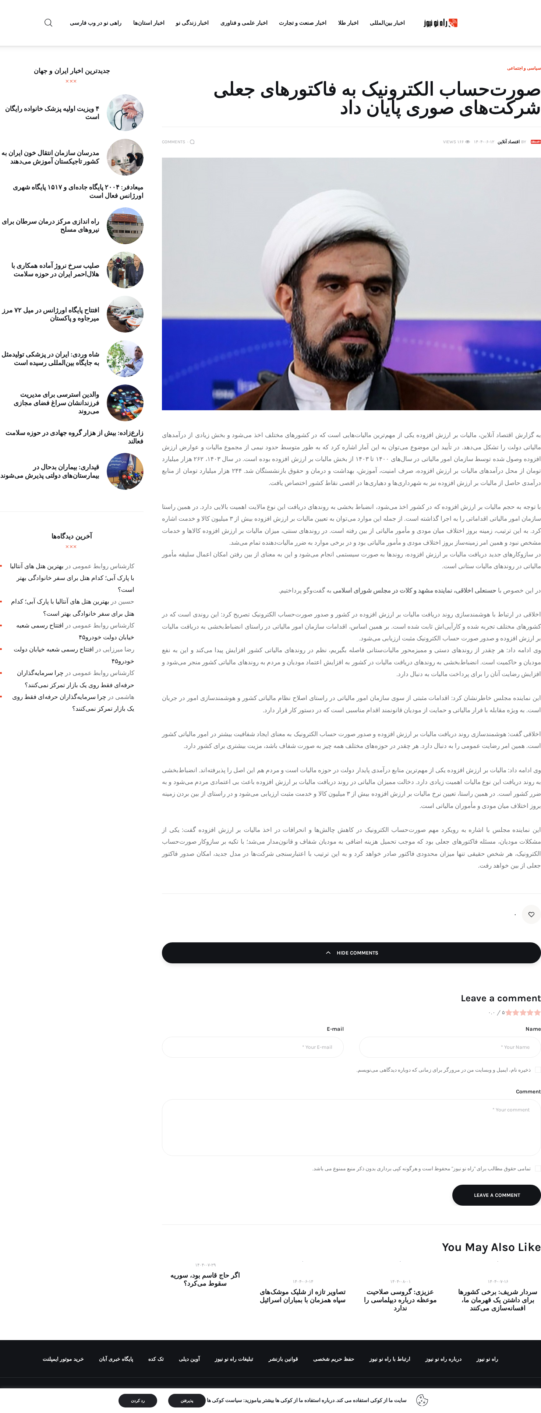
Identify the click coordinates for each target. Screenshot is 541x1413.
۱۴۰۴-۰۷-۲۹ (205, 1265)
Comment (528, 1091)
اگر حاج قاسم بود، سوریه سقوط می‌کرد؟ (205, 1279)
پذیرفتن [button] (187, 1400)
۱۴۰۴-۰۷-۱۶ (498, 1281)
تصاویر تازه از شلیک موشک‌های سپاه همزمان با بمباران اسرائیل (303, 1296)
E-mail (335, 1029)
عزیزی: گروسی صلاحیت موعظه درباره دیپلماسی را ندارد (400, 1300)
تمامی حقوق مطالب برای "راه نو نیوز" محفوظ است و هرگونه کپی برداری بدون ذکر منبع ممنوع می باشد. (421, 1169)
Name (533, 1029)
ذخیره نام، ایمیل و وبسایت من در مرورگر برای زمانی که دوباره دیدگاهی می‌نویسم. (444, 1070)
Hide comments (356, 953)
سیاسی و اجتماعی (524, 68)
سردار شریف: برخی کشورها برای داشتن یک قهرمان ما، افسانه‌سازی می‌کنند (497, 1300)
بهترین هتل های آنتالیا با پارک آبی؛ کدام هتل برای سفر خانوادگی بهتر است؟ (72, 578)
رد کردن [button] (138, 1400)
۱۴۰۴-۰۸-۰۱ (400, 1281)
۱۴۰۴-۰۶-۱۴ (303, 1281)
